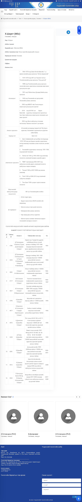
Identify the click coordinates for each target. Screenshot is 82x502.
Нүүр (5, 9)
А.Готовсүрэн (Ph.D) (8, 434)
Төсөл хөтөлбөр (51, 9)
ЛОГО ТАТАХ (4, 471)
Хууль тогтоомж (62, 9)
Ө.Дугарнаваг (33, 434)
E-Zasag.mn (36, 14)
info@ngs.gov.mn (7, 1)
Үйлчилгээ (71, 9)
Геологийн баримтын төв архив (28, 9)
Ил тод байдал (8, 14)
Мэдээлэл (41, 9)
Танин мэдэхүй (20, 14)
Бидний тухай (12, 9)
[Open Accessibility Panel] (78, 498)
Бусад (27, 14)
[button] (76, 396)
